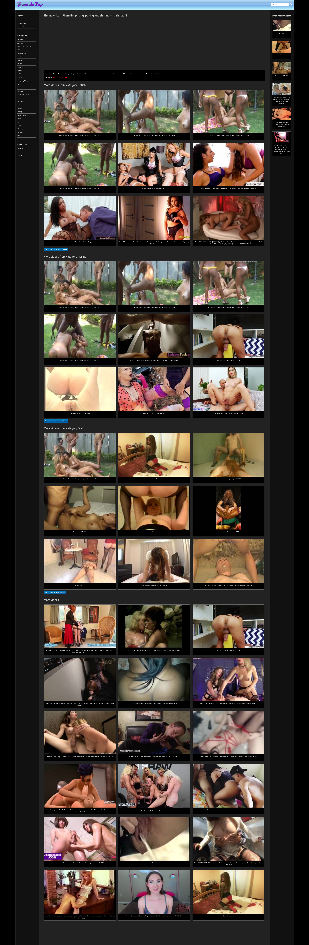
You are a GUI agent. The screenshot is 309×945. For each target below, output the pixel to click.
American (20, 43)
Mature (19, 108)
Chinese (19, 64)
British (19, 60)
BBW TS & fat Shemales (24, 46)
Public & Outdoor (22, 115)
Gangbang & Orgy (22, 81)
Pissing (19, 112)
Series (19, 152)
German (19, 84)
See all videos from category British (56, 249)
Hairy (19, 88)
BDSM (19, 50)
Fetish (19, 74)
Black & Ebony (21, 53)
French (19, 77)
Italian (19, 98)
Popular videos (21, 27)
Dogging (20, 67)
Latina (19, 105)
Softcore (19, 125)
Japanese (20, 101)
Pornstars (20, 148)
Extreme (19, 70)
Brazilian (20, 57)
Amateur (20, 40)
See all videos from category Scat (55, 592)
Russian (19, 119)
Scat (18, 122)
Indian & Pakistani (23, 94)
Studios (19, 155)
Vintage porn (21, 132)
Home (19, 20)
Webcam (20, 136)
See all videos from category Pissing (56, 421)
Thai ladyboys (21, 129)
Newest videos (21, 23)
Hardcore (20, 91)
